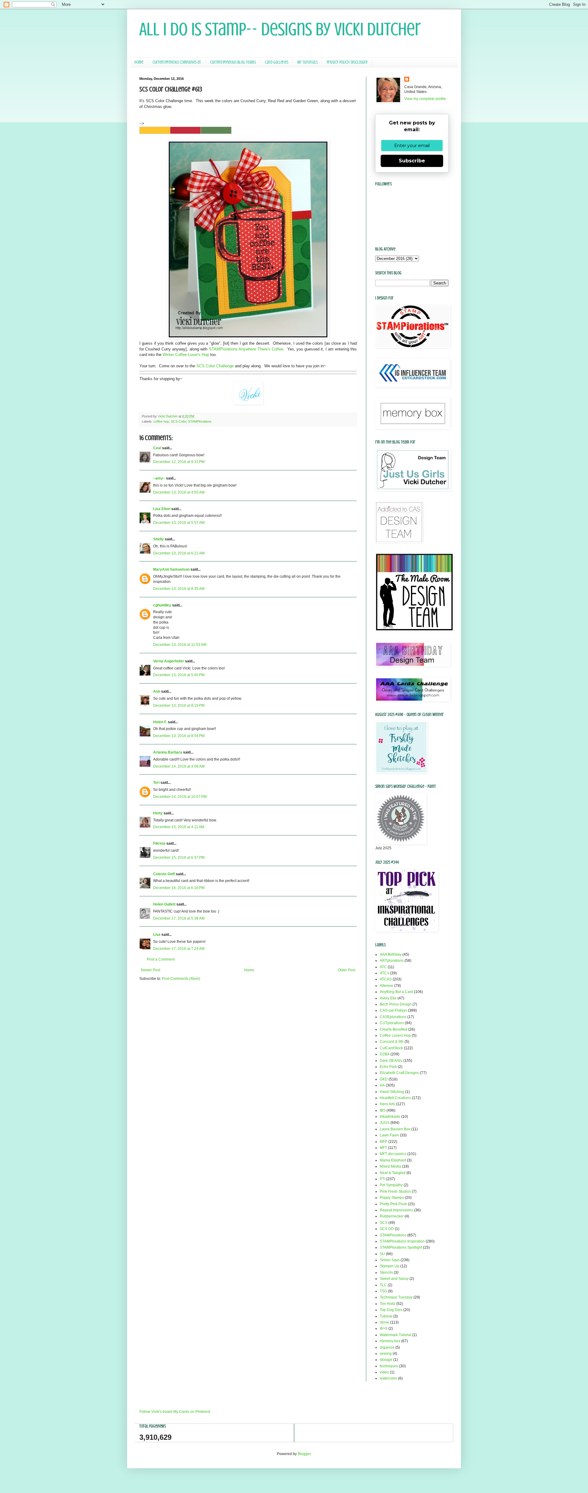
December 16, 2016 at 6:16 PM (179, 888)
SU (382, 1254)
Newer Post (150, 970)
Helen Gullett (164, 904)
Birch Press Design (396, 1004)
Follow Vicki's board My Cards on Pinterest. (175, 1412)
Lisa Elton (161, 509)
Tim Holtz (387, 1304)
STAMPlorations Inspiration (402, 1241)
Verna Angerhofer (168, 661)
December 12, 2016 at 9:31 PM (179, 462)
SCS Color (178, 421)
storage (386, 1360)
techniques (389, 1366)
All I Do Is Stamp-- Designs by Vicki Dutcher (280, 29)
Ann (156, 691)
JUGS (385, 1123)
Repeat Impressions (396, 1210)
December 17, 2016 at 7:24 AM (179, 949)
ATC (383, 967)
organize (387, 1347)
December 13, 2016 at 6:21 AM (179, 553)
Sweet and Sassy (394, 1278)
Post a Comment (161, 959)
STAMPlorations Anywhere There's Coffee (246, 349)
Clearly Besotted (393, 1029)
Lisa (156, 934)
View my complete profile (425, 99)
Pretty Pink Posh (393, 1204)
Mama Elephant (393, 1160)
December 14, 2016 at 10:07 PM (180, 797)
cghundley (162, 605)
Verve (384, 1322)
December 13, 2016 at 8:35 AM (179, 589)
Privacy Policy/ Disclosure (347, 62)
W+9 (383, 1328)
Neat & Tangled (392, 1173)
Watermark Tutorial (395, 1335)
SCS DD (387, 1229)
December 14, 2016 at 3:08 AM (179, 766)
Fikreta (159, 843)
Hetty (158, 813)
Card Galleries (276, 62)
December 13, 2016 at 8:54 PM (179, 736)
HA (382, 1085)
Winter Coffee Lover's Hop (186, 354)
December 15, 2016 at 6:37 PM (179, 857)
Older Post (346, 970)
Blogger (304, 1454)
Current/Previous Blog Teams (233, 62)
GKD (384, 1079)
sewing (386, 1353)
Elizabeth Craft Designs (399, 1073)
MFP (383, 1141)
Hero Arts (387, 1104)
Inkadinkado (390, 1116)
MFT (383, 1148)
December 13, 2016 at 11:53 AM (179, 645)
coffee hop (161, 421)
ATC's (384, 973)
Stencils (386, 1272)
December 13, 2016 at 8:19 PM (179, 705)
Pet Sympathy (391, 1185)
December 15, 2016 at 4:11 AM (178, 827)
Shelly (158, 539)
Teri (156, 782)
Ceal (157, 448)
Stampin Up (389, 1266)
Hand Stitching (392, 1092)
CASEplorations (393, 1017)
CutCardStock (391, 1048)
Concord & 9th (392, 1041)
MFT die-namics (393, 1154)
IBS (383, 1110)
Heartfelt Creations (395, 1098)
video (384, 1372)
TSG (383, 1291)
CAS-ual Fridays (393, 1010)
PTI (382, 1179)
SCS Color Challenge (215, 366)
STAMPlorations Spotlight (401, 1247)
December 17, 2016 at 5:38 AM (179, 918)
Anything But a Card (396, 992)
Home (138, 62)
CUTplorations (392, 1023)
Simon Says (390, 1260)
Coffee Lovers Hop (395, 1035)
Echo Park (388, 1067)
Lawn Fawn (389, 1135)
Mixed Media (390, 1166)
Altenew (386, 986)
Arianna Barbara (167, 752)
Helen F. (160, 722)
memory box (390, 1341)
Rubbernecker (392, 1216)
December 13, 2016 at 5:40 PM (179, 675)
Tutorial (386, 1316)
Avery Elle (388, 998)
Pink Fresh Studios (395, 1191)
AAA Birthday (390, 954)
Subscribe (412, 161)
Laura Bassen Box (395, 1129)
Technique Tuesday (396, 1297)
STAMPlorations (200, 421)
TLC (383, 1285)
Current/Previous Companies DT (177, 62)
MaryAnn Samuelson (171, 569)
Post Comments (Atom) (181, 978)
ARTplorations (392, 960)
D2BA (385, 1054)
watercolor (388, 1378)
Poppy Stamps (392, 1197)
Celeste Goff (164, 874)
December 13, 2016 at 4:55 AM (179, 492)
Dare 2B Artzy (391, 1060)
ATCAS (386, 979)
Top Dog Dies (391, 1310)
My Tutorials (307, 62)
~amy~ (159, 478)
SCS (383, 1223)
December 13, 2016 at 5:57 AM (179, 523)
